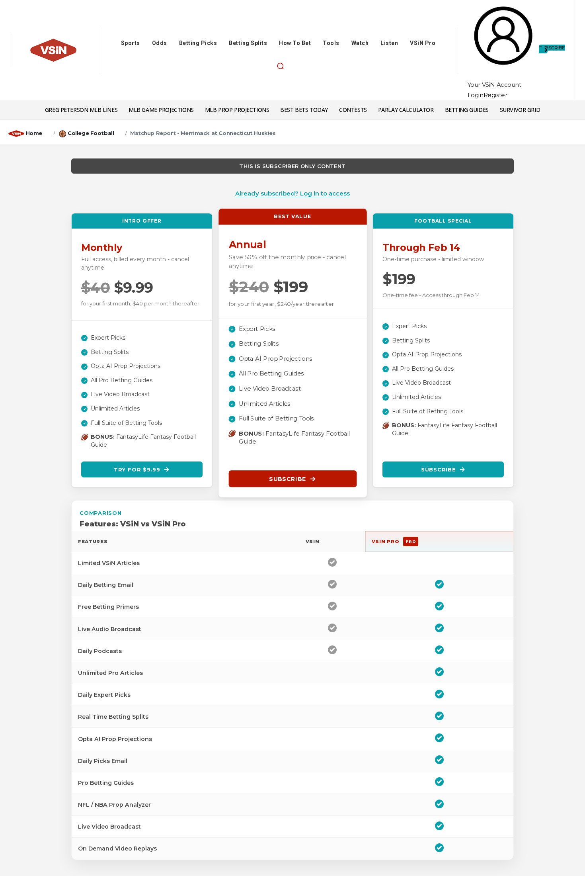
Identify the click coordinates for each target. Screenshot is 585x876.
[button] (280, 66)
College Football (91, 133)
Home (34, 133)
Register (495, 95)
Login (476, 95)
